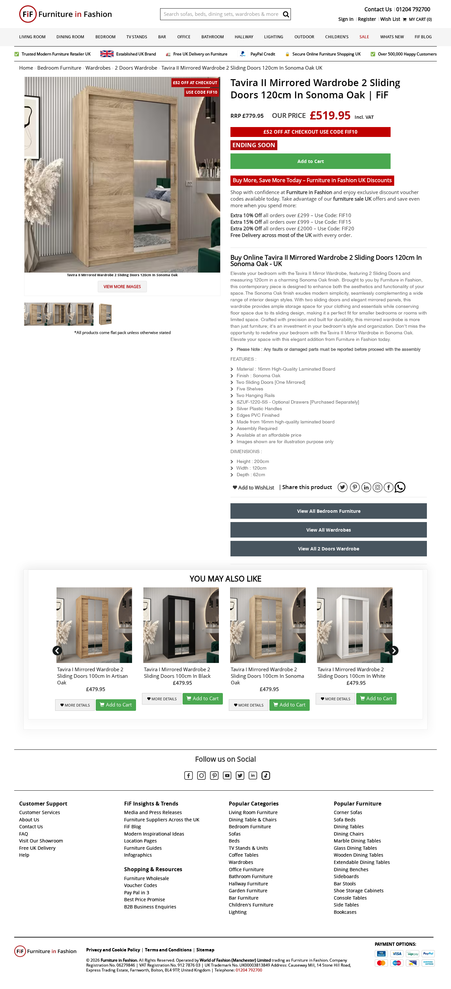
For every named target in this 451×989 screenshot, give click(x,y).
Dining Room (70, 37)
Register (367, 19)
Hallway (244, 37)
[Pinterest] (214, 776)
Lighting (273, 37)
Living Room (32, 37)
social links (342, 487)
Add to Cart (310, 161)
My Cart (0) (420, 19)
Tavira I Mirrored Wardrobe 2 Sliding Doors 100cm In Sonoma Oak (267, 676)
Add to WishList (255, 488)
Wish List (390, 19)
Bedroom (105, 37)
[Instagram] (201, 776)
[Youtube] (227, 777)
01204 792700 (249, 970)
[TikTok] (265, 776)
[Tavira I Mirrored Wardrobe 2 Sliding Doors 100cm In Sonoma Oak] (269, 625)
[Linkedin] (253, 777)
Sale (364, 37)
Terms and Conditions (168, 950)
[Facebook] (188, 776)
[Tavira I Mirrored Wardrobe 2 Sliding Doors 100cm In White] (356, 625)
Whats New (392, 37)
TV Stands (136, 37)
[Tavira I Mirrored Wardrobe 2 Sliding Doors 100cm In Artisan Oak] (95, 625)
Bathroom (212, 37)
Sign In (346, 19)
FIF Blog (423, 37)
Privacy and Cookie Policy (113, 950)
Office (184, 37)
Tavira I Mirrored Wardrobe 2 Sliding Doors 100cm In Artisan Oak (92, 676)
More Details (77, 705)
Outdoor (304, 37)
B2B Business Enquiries (150, 906)
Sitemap (205, 950)
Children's (337, 37)
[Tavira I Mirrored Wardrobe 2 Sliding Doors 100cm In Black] (182, 625)
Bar (162, 37)
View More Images (122, 286)
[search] (286, 14)
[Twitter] (240, 776)
